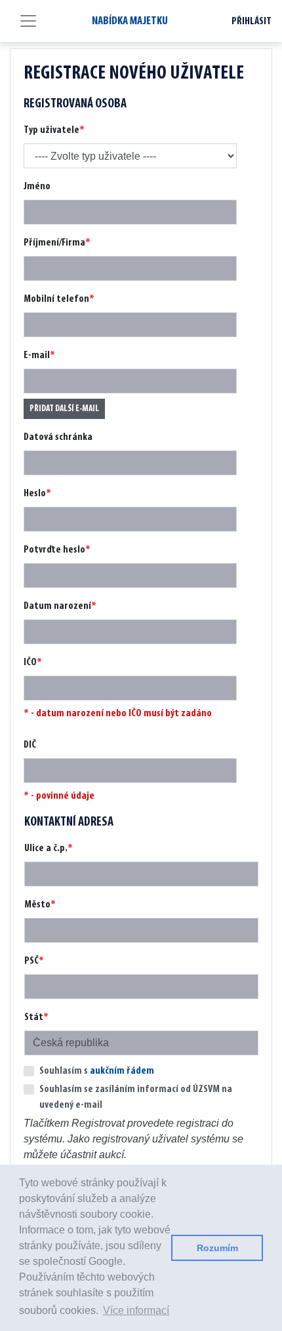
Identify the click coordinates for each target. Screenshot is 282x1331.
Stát (33, 1017)
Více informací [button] (136, 1310)
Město (37, 905)
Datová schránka (58, 437)
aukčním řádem (122, 1071)
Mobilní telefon (56, 299)
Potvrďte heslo (54, 550)
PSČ (31, 961)
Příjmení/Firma (54, 243)
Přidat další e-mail (64, 409)
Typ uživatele (51, 130)
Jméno (37, 186)
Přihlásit (252, 21)
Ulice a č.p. (46, 848)
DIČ (30, 745)
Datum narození (57, 606)
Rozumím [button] (217, 1248)
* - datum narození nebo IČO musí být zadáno (118, 713)
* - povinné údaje (59, 796)
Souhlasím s (96, 1071)
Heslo (35, 493)
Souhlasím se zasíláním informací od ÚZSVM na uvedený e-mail (135, 1097)
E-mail (37, 355)
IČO (30, 662)
